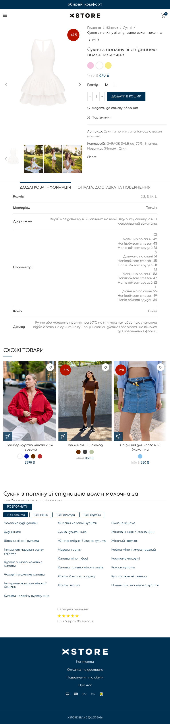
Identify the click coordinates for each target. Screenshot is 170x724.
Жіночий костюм (124, 540)
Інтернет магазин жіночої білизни (25, 585)
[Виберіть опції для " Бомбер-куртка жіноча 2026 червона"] (7, 436)
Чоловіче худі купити (21, 523)
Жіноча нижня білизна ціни (133, 532)
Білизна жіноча (123, 523)
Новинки (94, 148)
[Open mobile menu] (5, 15)
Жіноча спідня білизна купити (82, 540)
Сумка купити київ (72, 532)
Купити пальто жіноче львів (80, 567)
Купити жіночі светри (129, 576)
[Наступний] (98, 40)
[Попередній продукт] (89, 40)
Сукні (128, 28)
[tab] (45, 187)
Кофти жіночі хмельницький (133, 549)
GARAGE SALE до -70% (124, 143)
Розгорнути (17, 506)
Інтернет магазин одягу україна (24, 551)
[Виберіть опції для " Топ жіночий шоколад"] (62, 436)
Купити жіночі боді (73, 558)
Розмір (92, 85)
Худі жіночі (12, 532)
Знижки (151, 143)
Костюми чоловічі (125, 558)
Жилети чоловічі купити (77, 523)
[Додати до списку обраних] (50, 367)
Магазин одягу (69, 549)
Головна (94, 28)
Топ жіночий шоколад (85, 445)
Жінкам (112, 28)
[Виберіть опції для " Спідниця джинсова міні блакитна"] (118, 436)
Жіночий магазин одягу (76, 576)
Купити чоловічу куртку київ (26, 595)
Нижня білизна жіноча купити (135, 585)
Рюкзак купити (123, 567)
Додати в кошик (126, 96)
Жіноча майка (69, 585)
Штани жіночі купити (21, 540)
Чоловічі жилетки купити (24, 574)
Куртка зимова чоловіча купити (23, 564)
